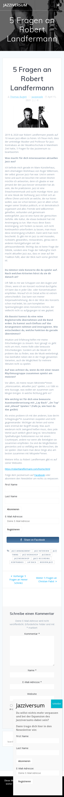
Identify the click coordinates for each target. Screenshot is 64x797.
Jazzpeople (37, 96)
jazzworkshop (22, 558)
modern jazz (46, 562)
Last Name (11, 496)
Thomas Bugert (18, 96)
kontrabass (17, 562)
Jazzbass (46, 555)
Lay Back (31, 562)
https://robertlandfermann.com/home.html (27, 469)
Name (32, 670)
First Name (11, 484)
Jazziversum (15, 5)
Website (32, 693)
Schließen (56, 703)
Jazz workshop (30, 555)
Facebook (39, 475)
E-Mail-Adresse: (14, 516)
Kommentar (32, 633)
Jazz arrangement (20, 551)
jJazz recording (41, 558)
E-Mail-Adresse (32, 682)
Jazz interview (41, 551)
